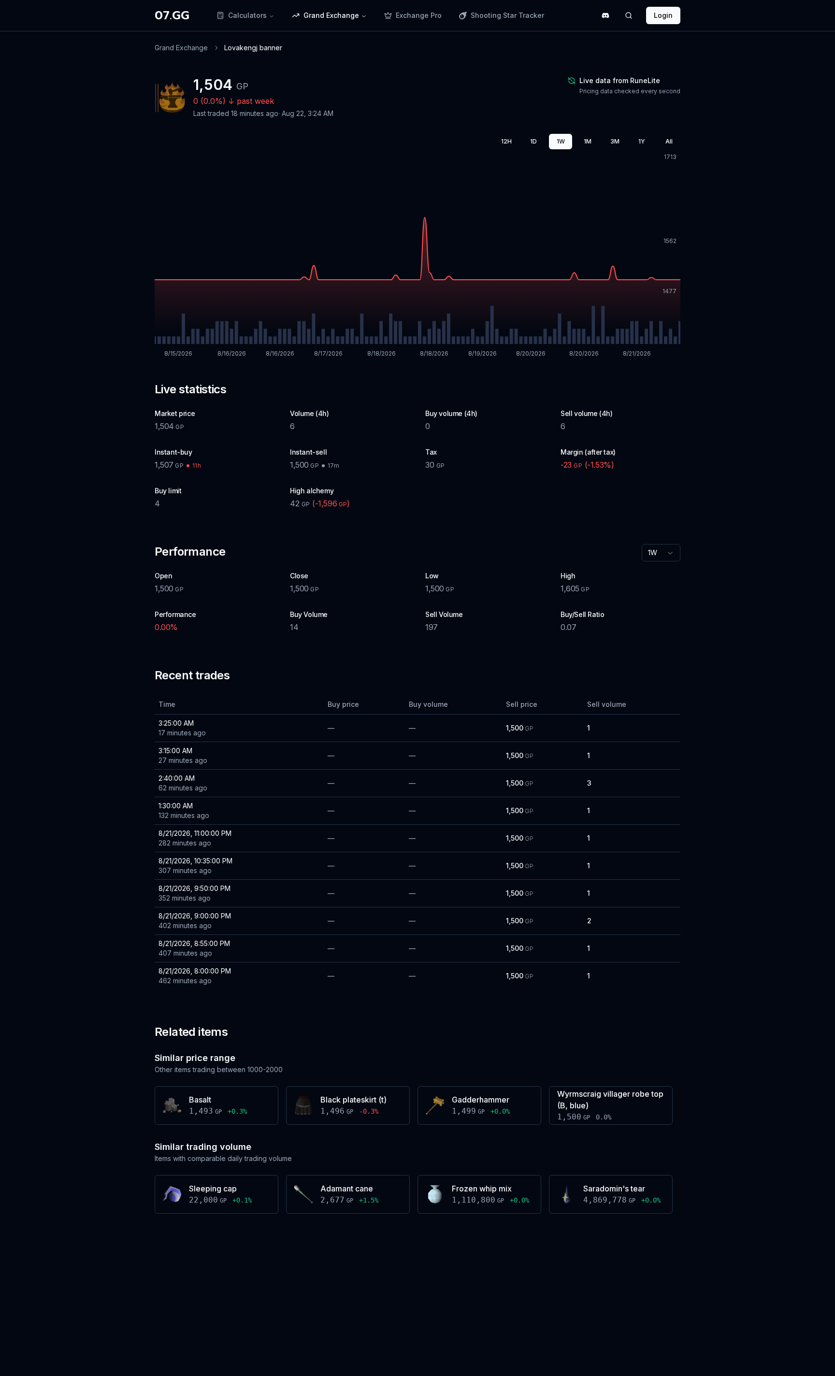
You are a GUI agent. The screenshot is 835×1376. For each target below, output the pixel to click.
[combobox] (661, 552)
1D (533, 141)
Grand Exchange (181, 47)
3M (614, 141)
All (669, 141)
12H (506, 141)
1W (561, 141)
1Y (641, 141)
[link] (253, 48)
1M (587, 141)
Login (663, 15)
